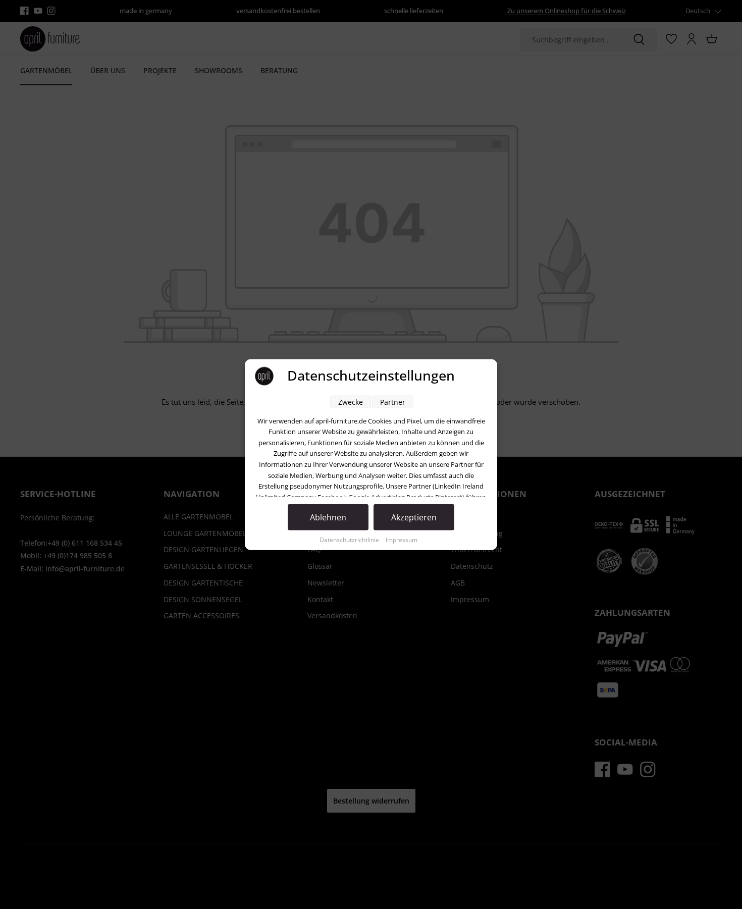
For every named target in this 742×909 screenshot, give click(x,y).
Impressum (401, 539)
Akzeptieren (414, 516)
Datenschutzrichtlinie (350, 539)
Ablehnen (328, 516)
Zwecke (350, 401)
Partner (392, 401)
